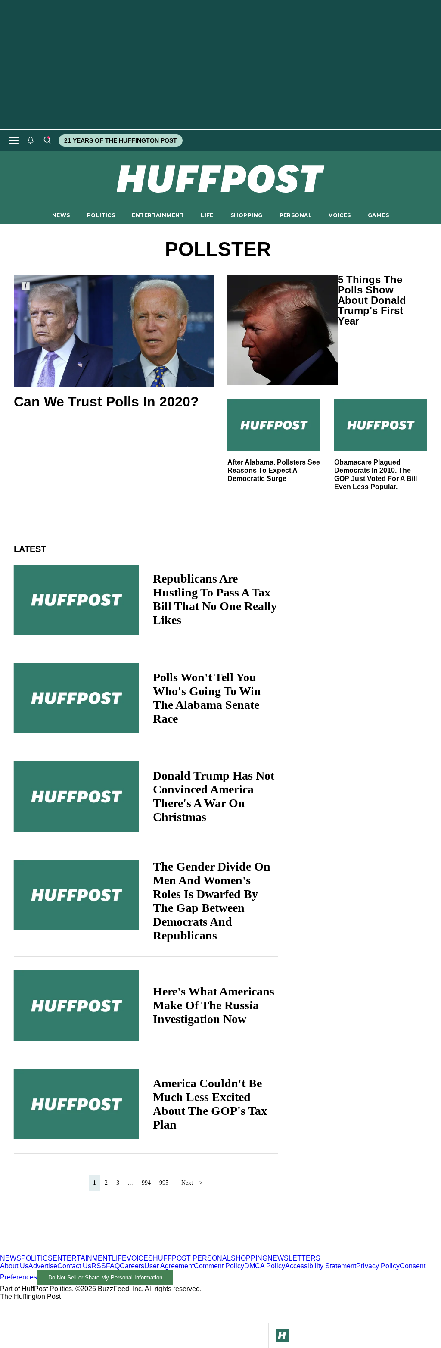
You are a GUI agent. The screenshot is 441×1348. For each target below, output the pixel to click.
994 (146, 1183)
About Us (14, 1266)
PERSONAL (296, 215)
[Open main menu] (14, 140)
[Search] (47, 140)
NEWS (61, 215)
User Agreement (169, 1266)
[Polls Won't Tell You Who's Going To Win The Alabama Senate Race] (76, 698)
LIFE (207, 215)
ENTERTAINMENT (158, 215)
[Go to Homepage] (282, 1335)
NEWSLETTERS (293, 1258)
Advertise (42, 1266)
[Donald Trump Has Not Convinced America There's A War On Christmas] (76, 796)
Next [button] (187, 1183)
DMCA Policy (264, 1266)
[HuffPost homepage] (111, 1250)
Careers (132, 1266)
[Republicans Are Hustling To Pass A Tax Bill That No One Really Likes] (76, 600)
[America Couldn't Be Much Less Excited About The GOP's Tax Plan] (76, 1104)
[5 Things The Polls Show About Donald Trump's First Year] (275, 330)
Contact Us (74, 1266)
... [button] (130, 1183)
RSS (98, 1266)
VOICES (340, 215)
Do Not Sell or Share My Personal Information (105, 1277)
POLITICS (101, 215)
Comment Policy (219, 1266)
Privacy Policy (378, 1266)
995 (163, 1183)
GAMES (378, 215)
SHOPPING (246, 215)
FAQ (113, 1266)
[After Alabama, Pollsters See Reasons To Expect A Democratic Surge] (273, 425)
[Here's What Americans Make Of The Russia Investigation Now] (76, 1005)
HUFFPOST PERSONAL (192, 1258)
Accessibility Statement (320, 1266)
